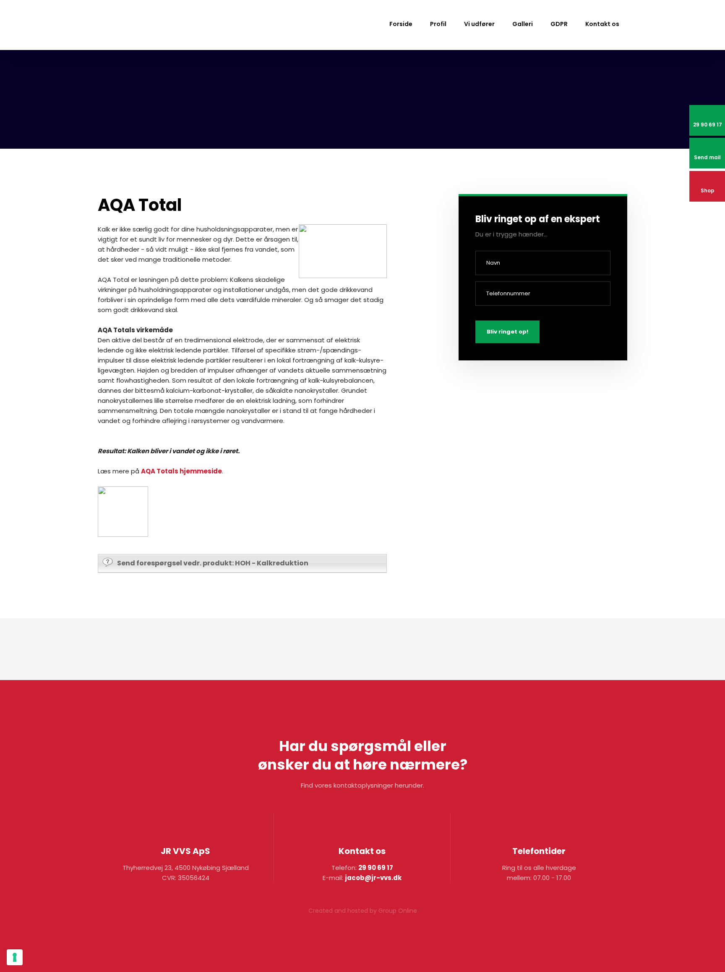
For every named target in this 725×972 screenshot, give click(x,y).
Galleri (522, 24)
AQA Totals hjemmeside (181, 471)
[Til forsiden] (142, 25)
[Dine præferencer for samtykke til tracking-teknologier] (15, 957)
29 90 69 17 (375, 867)
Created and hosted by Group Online (362, 910)
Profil (438, 24)
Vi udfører (479, 24)
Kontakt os (602, 24)
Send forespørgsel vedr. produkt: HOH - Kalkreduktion (212, 563)
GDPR (559, 24)
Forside (400, 24)
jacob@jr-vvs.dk (373, 877)
